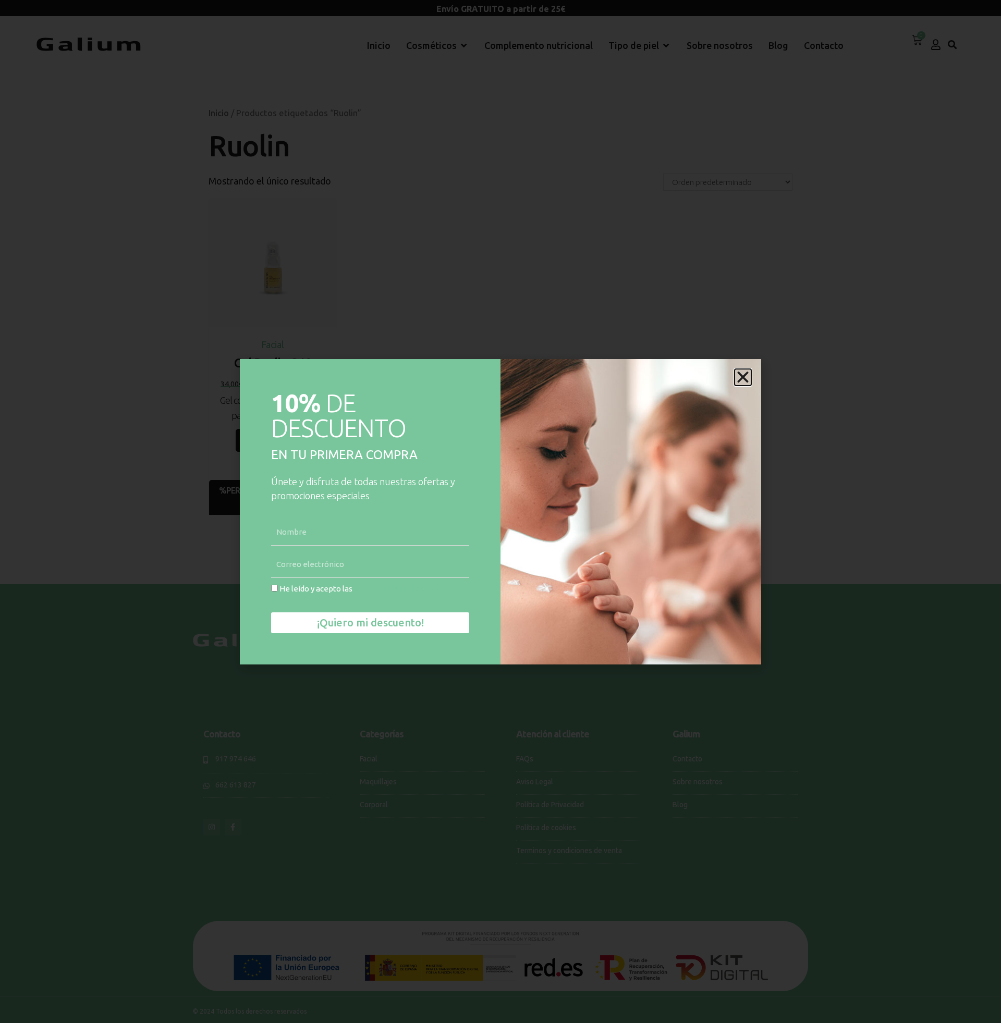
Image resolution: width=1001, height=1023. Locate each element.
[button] (743, 377)
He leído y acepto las (355, 594)
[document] (500, 511)
